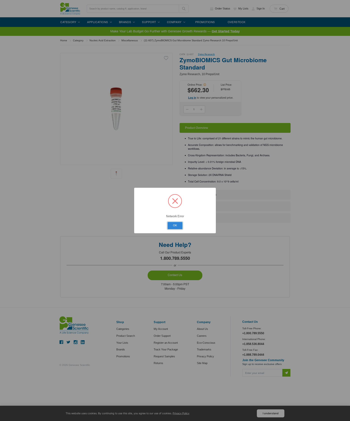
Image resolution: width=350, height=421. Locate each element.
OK (175, 225)
